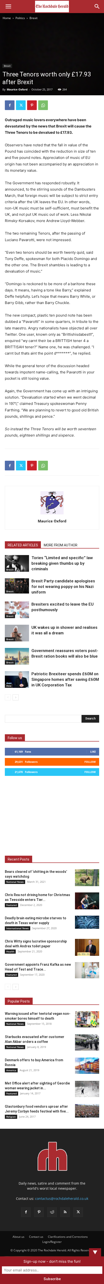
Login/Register (52, 1242)
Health (10, 951)
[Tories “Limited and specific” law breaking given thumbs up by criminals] (17, 563)
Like (93, 751)
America (11, 1070)
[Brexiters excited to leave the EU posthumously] (17, 609)
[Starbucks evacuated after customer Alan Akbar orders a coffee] (87, 1042)
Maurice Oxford (17, 89)
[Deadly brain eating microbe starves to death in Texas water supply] (87, 922)
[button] (8, 6)
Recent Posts (18, 859)
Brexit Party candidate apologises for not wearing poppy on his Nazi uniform (63, 586)
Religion (11, 1116)
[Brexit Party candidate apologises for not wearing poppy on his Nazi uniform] (17, 586)
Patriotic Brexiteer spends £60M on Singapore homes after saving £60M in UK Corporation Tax (65, 679)
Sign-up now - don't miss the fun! (52, 1261)
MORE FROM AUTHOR (60, 545)
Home (7, 18)
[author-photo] (52, 514)
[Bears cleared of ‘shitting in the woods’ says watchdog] (87, 877)
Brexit (33, 18)
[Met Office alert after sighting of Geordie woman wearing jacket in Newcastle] (87, 1089)
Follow (90, 762)
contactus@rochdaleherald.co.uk (61, 1198)
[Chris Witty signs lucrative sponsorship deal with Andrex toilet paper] (87, 947)
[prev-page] (8, 697)
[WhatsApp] (43, 105)
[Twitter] (21, 105)
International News (17, 928)
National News (15, 881)
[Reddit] (52, 1212)
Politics (20, 18)
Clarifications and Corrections (68, 1237)
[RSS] (65, 1212)
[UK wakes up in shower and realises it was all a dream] (17, 633)
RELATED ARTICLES (23, 545)
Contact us (36, 1237)
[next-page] (16, 697)
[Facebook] (10, 105)
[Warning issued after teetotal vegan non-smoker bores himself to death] (87, 1019)
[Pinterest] (32, 105)
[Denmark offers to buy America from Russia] (87, 1066)
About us (18, 1237)
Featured (11, 905)
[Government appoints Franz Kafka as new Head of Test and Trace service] (87, 970)
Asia (8, 685)
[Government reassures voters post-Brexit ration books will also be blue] (17, 656)
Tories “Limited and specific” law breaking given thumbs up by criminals (62, 563)
